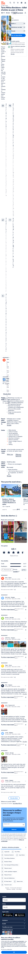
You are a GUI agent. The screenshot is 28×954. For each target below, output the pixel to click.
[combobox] (16, 571)
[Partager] (25, 13)
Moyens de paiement (7, 930)
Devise (4, 904)
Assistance (5, 920)
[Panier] (17, 3)
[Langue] (21, 3)
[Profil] (25, 3)
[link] (11, 498)
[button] (5, 13)
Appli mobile (5, 911)
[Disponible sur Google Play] (7, 915)
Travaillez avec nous (7, 927)
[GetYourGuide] (3, 3)
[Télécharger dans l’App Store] (19, 915)
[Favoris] (14, 3)
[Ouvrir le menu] (25, 578)
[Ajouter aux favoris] (19, 485)
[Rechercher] (10, 3)
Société (4, 923)
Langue (4, 896)
